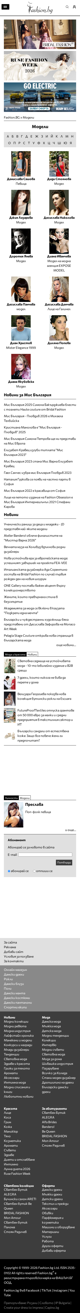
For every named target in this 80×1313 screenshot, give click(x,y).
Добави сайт (13, 951)
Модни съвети (53, 1049)
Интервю (49, 1045)
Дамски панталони (18, 1002)
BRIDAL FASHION (54, 1136)
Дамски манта (14, 993)
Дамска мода (51, 1021)
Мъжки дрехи (52, 1194)
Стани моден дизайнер (59, 1077)
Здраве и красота (17, 1063)
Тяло (7, 1136)
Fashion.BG (12, 117)
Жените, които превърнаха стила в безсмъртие (31, 599)
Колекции (49, 1040)
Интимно (11, 1164)
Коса (7, 1117)
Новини (11, 514)
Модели (28, 117)
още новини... (66, 645)
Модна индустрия (17, 1031)
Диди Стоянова (59, 179)
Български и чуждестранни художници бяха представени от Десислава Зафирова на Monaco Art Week (39, 624)
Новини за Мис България (27, 394)
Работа (48, 1241)
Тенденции (11, 1054)
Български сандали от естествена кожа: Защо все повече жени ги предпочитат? (43, 735)
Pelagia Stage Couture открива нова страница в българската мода (38, 638)
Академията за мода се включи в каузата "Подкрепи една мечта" (34, 610)
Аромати (11, 1073)
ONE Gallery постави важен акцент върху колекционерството (34, 588)
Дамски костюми (17, 998)
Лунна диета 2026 (17, 1169)
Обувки (47, 1213)
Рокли (8, 979)
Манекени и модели (18, 1040)
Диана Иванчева (59, 256)
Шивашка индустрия (57, 1063)
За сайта (10, 942)
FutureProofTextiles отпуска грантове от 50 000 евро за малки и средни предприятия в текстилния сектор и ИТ (45, 717)
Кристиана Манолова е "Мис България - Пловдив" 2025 (33, 429)
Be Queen (48, 1131)
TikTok (46, 1290)
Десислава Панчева (21, 304)
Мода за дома (52, 1059)
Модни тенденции (55, 1035)
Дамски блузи (14, 983)
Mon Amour (50, 1141)
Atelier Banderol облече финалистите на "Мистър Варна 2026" (33, 538)
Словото (46, 1303)
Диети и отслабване (19, 1159)
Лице (7, 1112)
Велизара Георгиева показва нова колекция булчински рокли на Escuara (44, 696)
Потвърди (64, 862)
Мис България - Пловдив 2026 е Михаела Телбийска (33, 418)
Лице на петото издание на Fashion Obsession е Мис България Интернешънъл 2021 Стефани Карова (38, 501)
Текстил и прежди (55, 1203)
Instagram (60, 1290)
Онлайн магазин (15, 969)
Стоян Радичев (53, 1145)
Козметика (12, 1141)
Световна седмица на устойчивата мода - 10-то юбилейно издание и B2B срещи (45, 665)
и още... (70, 830)
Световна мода (15, 1059)
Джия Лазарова (21, 217)
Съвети (10, 1150)
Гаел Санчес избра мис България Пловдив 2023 (37, 472)
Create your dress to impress (23, 1307)
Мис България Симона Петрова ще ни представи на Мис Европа (40, 441)
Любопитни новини (18, 1096)
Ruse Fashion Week (17, 1173)
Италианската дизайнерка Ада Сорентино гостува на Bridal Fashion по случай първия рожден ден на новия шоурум (35, 574)
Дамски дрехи (14, 974)
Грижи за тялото (17, 1068)
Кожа (8, 1126)
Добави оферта (54, 1250)
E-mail (12, 854)
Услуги (47, 1236)
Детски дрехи (52, 1199)
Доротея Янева (21, 256)
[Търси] (68, 7)
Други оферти (52, 1246)
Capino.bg (52, 1307)
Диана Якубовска (21, 381)
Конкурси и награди (18, 1045)
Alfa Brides (49, 1122)
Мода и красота (15, 654)
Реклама (10, 947)
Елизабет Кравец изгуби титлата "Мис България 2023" (33, 452)
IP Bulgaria (62, 1303)
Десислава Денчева (59, 304)
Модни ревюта (15, 1026)
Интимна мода (15, 1082)
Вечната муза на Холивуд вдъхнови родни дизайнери (34, 549)
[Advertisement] (33, 769)
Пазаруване (50, 1068)
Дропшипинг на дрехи (58, 1082)
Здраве (9, 1155)
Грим (7, 1122)
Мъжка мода (51, 1026)
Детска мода (51, 1031)
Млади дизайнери (16, 1049)
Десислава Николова (59, 217)
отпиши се (44, 871)
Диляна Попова (59, 343)
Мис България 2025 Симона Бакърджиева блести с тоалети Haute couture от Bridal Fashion (40, 407)
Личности (11, 798)
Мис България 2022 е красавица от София (34, 490)
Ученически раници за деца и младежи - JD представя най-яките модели (34, 526)
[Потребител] (75, 7)
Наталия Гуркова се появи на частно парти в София (37, 481)
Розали (32, 1303)
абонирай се (20, 871)
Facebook (33, 1290)
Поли (7, 988)
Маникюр (11, 1131)
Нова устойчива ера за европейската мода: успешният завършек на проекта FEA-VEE (36, 560)
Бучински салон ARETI (20, 1199)
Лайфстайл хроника (19, 1035)
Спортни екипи (15, 1007)
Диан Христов (21, 343)
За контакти (14, 961)
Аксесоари (11, 1077)
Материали (50, 1232)
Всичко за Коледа (54, 1073)
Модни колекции (16, 1021)
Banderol (48, 1126)
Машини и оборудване (58, 1227)
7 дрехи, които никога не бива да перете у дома (41, 680)
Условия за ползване (19, 956)
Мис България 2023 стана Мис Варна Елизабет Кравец (38, 463)
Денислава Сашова (21, 179)
